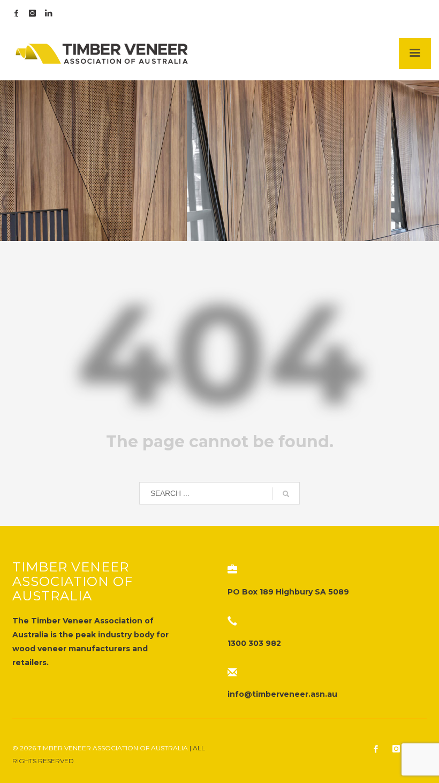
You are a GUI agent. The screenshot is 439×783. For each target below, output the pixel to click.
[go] (286, 494)
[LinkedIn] (48, 13)
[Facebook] (16, 13)
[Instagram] (32, 13)
